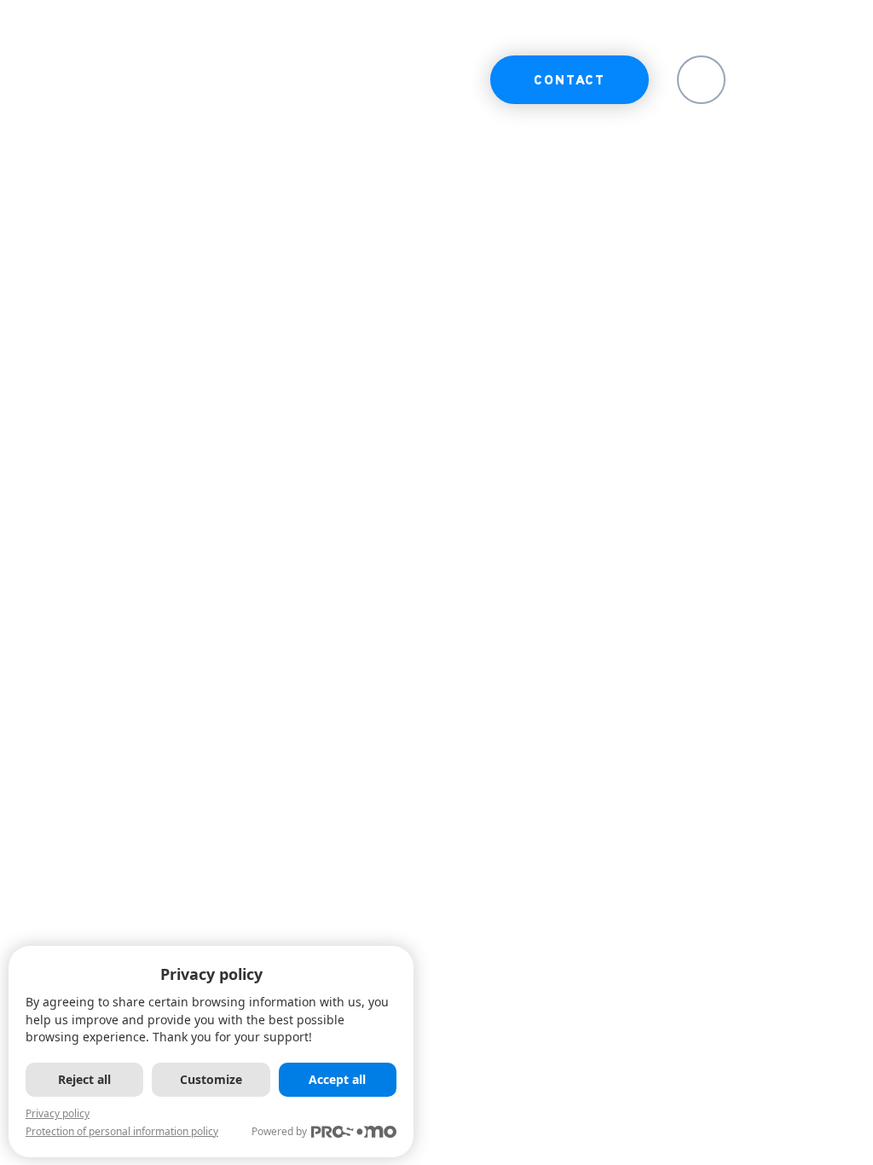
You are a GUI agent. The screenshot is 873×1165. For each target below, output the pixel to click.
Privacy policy (58, 1113)
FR (701, 81)
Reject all (84, 1079)
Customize (211, 1079)
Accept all (337, 1079)
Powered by (279, 1131)
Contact (569, 81)
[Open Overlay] (798, 79)
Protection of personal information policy (122, 1131)
